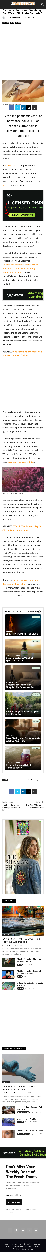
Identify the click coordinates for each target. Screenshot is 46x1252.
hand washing (33, 780)
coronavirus (22, 780)
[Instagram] (16, 1230)
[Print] (34, 107)
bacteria (12, 780)
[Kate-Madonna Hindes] (4, 17)
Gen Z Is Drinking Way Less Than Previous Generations (21, 940)
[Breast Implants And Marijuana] (8, 1122)
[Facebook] (11, 107)
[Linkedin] (23, 107)
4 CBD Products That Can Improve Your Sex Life (11, 807)
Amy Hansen (7, 945)
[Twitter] (17, 107)
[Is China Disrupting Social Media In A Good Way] (8, 986)
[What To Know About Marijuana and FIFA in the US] (8, 962)
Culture (20, 964)
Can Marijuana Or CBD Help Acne (30, 1131)
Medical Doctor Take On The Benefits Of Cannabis (18, 1088)
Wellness (18, 23)
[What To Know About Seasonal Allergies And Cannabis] (8, 974)
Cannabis (6, 23)
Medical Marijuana (23, 1112)
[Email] (28, 107)
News (12, 23)
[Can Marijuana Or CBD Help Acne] (8, 1134)
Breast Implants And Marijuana (29, 1119)
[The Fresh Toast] (23, 3)
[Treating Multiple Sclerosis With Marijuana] (8, 1110)
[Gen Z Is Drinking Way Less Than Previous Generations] (23, 921)
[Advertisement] (23, 52)
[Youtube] (36, 1230)
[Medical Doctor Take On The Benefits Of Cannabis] (23, 1068)
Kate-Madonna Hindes (16, 17)
